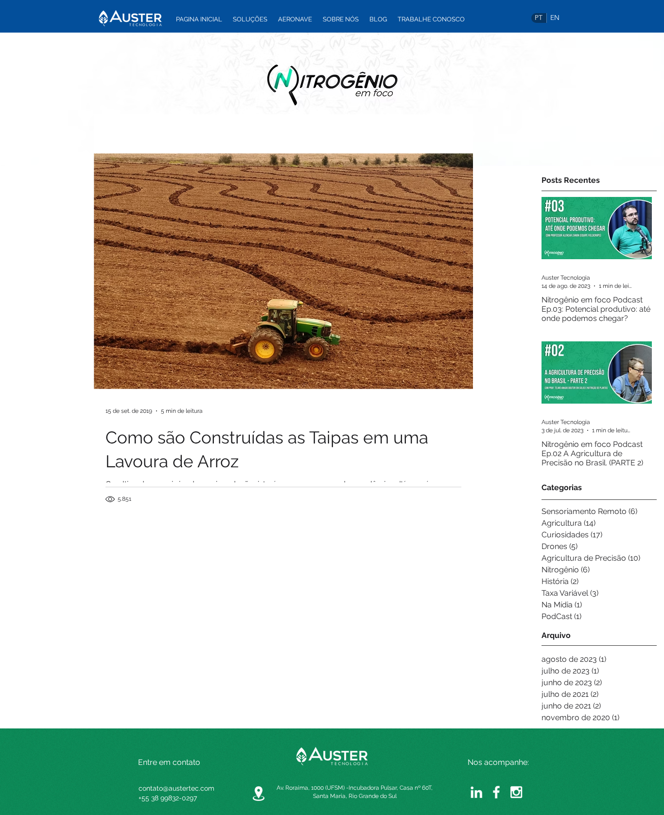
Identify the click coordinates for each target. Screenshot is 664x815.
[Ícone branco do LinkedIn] (476, 792)
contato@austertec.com (176, 788)
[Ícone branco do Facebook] (496, 792)
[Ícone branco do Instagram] (516, 792)
